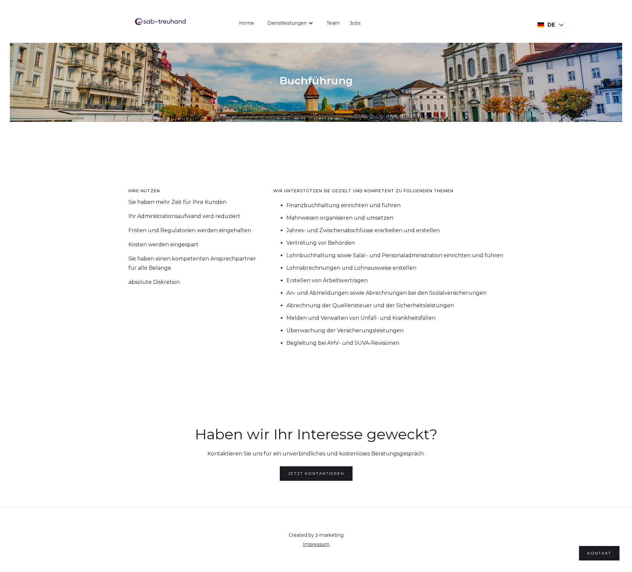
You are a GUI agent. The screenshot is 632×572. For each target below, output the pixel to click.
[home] (160, 21)
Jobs (355, 23)
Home (246, 23)
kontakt (599, 553)
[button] (290, 23)
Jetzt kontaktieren (316, 473)
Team (333, 23)
